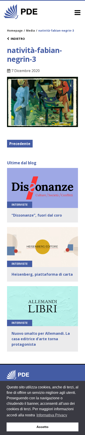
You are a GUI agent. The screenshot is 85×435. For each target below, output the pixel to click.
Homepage (15, 30)
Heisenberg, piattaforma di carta (42, 274)
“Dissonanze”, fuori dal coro (37, 215)
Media (30, 30)
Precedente (19, 143)
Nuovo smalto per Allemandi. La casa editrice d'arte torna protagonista (41, 339)
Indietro (18, 39)
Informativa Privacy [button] (51, 415)
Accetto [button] (42, 427)
